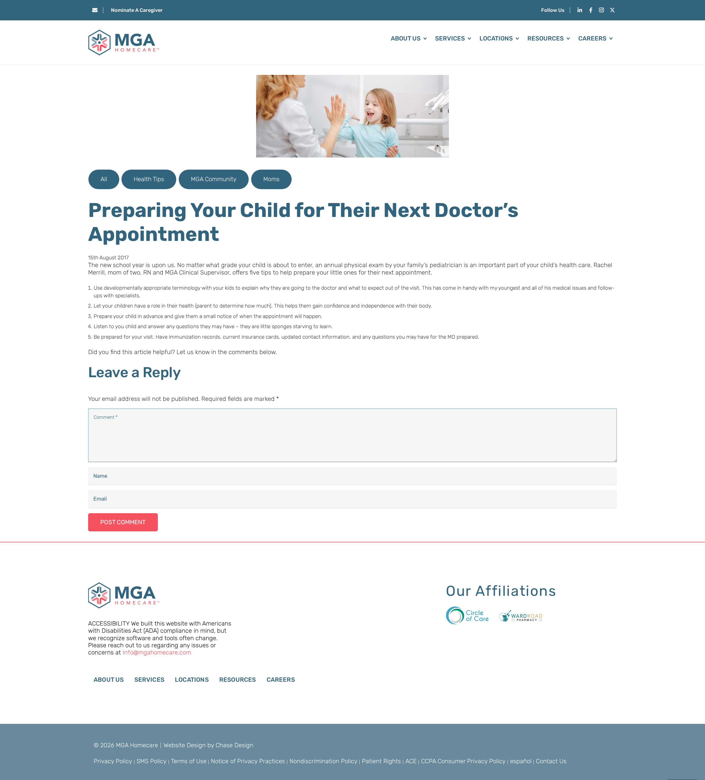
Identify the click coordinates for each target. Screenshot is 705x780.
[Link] (94, 10)
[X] (612, 10)
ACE (411, 761)
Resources (237, 679)
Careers (281, 679)
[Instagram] (601, 10)
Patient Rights (381, 761)
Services (149, 679)
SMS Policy (152, 761)
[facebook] (590, 10)
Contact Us (551, 761)
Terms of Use (189, 761)
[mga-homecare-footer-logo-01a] (123, 595)
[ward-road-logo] (520, 615)
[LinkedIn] (579, 10)
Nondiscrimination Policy (323, 761)
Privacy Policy (113, 761)
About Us (109, 679)
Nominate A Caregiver (137, 10)
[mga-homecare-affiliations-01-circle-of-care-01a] (467, 615)
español (521, 761)
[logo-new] (123, 42)
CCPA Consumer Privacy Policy (463, 761)
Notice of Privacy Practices (248, 761)
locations (192, 679)
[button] (424, 39)
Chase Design (234, 745)
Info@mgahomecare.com (157, 652)
